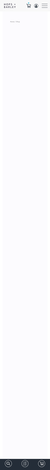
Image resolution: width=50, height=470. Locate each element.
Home (12, 22)
